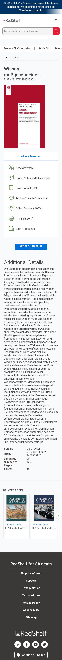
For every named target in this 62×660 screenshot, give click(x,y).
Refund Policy (31, 602)
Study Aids (44, 48)
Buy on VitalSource (31, 245)
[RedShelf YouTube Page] (35, 646)
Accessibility (31, 610)
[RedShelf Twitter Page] (44, 646)
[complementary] (31, 509)
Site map (31, 617)
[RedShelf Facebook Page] (26, 646)
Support (31, 580)
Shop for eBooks (31, 573)
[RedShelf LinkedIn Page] (17, 646)
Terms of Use (31, 595)
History (13, 57)
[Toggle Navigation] (56, 20)
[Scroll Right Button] (59, 516)
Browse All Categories (17, 48)
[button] (30, 168)
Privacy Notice (31, 588)
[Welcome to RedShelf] (11, 20)
